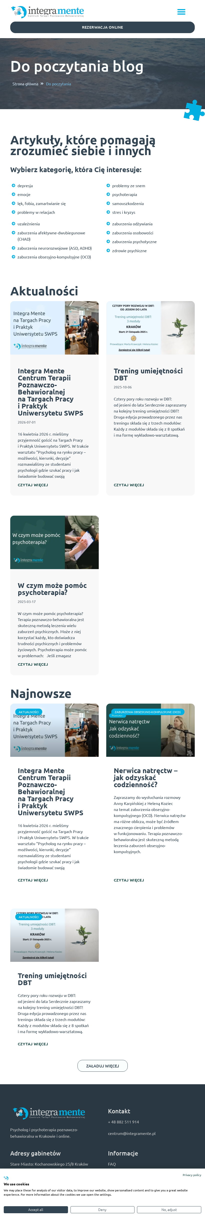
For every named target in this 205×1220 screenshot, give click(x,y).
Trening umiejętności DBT (148, 374)
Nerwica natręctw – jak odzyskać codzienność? (146, 777)
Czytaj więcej (33, 484)
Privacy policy (192, 1175)
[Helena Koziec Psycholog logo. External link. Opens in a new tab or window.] (6, 1178)
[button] (181, 11)
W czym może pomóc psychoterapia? (52, 588)
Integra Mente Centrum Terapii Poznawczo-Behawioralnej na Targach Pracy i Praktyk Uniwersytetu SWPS (50, 391)
